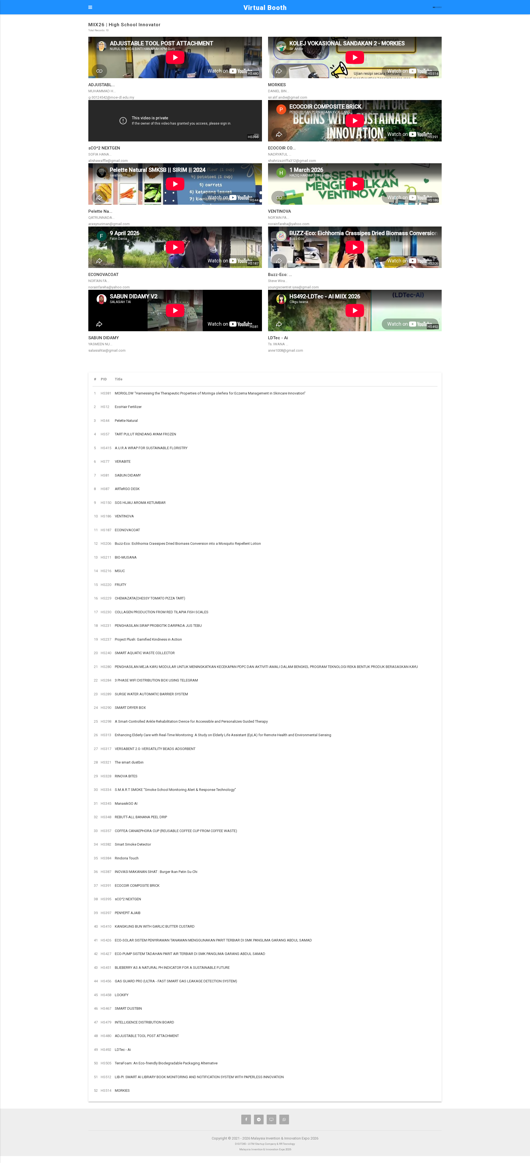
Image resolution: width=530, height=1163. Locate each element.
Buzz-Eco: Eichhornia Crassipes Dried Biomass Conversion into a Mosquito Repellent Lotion (188, 543)
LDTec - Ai (123, 1050)
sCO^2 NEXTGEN (128, 899)
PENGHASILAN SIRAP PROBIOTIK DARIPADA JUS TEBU (158, 625)
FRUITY (120, 585)
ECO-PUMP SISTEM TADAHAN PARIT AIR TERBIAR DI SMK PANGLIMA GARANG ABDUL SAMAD (190, 954)
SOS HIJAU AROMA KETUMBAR (140, 503)
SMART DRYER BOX (130, 708)
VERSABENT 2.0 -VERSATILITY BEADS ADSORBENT (155, 749)
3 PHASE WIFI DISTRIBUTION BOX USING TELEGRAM (156, 680)
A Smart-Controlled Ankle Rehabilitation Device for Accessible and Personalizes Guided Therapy (191, 721)
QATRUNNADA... (101, 217)
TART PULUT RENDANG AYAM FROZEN (145, 434)
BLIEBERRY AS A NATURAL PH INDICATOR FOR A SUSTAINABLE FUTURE (172, 967)
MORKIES (122, 1090)
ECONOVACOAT (127, 530)
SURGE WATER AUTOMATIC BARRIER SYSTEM (151, 694)
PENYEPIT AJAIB (128, 913)
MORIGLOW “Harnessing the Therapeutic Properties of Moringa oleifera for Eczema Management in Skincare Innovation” (210, 393)
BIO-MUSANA (126, 557)
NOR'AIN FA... (278, 217)
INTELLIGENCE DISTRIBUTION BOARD (144, 1022)
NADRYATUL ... (279, 154)
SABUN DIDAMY (128, 475)
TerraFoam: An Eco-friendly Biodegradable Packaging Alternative (166, 1063)
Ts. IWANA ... (278, 344)
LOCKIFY (121, 995)
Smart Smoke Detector (133, 844)
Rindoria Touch (127, 858)
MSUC (120, 571)
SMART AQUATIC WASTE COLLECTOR (145, 653)
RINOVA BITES (126, 776)
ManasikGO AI (126, 803)
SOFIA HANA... (100, 154)
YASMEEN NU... (100, 344)
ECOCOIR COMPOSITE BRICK (137, 885)
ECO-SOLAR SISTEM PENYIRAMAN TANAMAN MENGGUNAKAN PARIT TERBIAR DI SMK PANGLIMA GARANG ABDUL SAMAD (213, 940)
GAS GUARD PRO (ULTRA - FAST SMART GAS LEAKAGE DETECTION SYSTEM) (176, 981)
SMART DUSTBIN (128, 1008)
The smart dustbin (129, 762)
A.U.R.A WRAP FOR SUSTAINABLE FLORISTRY (151, 448)
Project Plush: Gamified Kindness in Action (148, 639)
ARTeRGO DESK (127, 489)
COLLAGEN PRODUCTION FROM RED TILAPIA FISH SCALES (161, 612)
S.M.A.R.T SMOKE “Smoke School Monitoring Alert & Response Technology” (175, 790)
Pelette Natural (126, 421)
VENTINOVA (124, 516)
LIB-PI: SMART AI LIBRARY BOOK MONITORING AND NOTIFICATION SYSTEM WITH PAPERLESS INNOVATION (199, 1077)
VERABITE (123, 461)
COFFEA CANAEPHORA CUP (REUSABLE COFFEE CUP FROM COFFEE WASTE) (176, 831)
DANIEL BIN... (278, 91)
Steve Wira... (277, 281)
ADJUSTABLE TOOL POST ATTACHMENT (147, 1036)
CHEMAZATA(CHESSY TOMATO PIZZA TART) (150, 598)
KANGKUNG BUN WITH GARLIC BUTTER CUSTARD (155, 926)
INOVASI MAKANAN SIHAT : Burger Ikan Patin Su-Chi (156, 872)
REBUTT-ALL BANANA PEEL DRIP (141, 817)
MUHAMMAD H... (102, 91)
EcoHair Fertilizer (128, 407)
